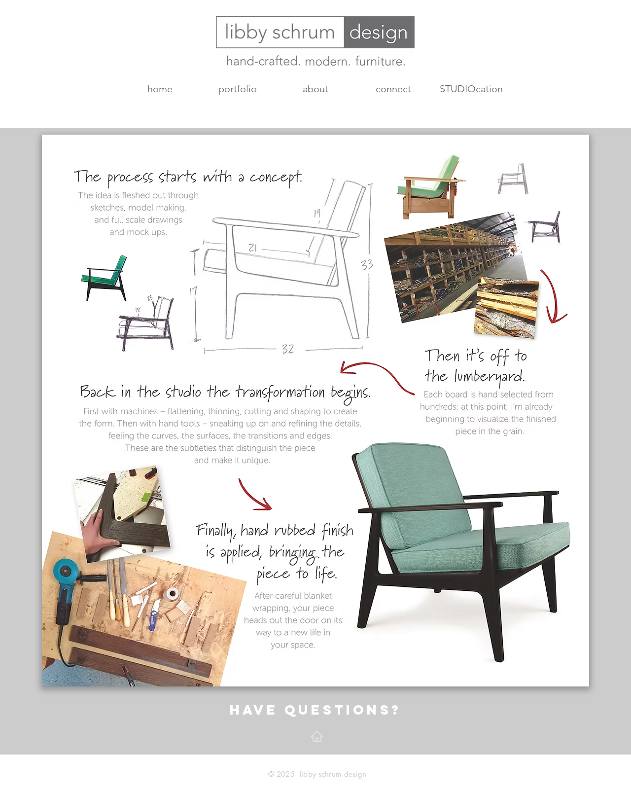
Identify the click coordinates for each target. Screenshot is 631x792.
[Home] (317, 736)
